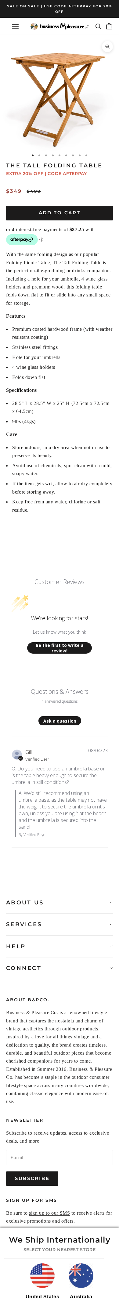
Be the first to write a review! (60, 648)
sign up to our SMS (49, 1213)
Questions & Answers (59, 691)
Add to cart (60, 213)
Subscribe (32, 1178)
